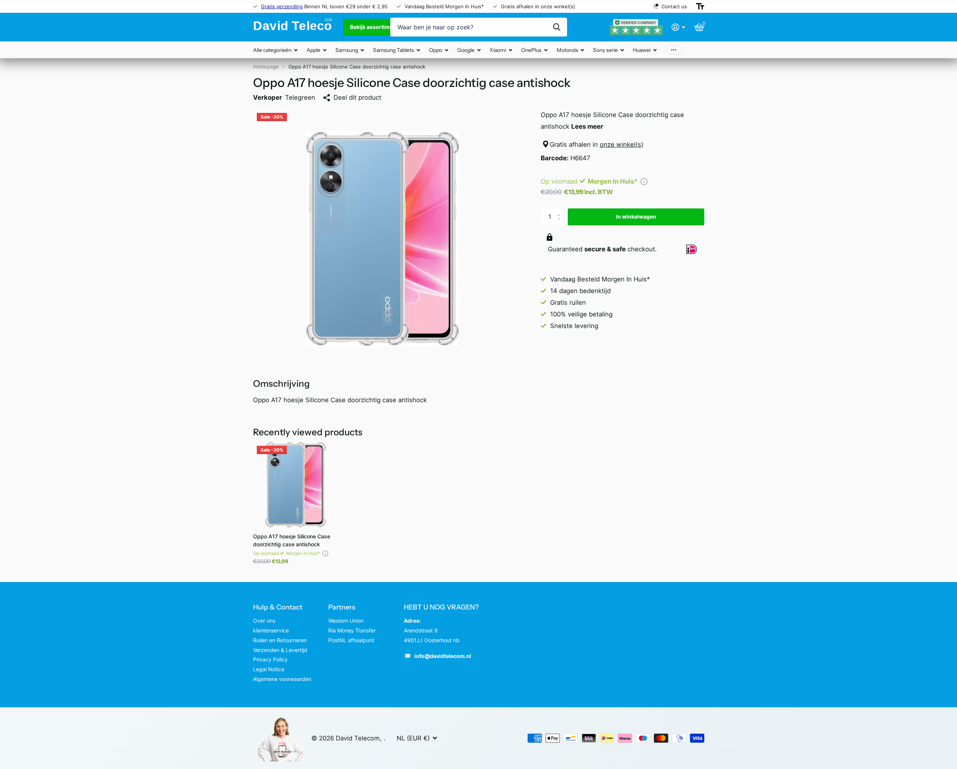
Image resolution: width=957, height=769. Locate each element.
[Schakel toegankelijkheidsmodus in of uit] (700, 6)
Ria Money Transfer (352, 630)
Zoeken (556, 27)
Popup (644, 181)
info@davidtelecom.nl (442, 656)
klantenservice (271, 630)
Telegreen (300, 97)
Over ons (264, 620)
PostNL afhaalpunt (351, 640)
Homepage (266, 67)
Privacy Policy (270, 659)
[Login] (679, 27)
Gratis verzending (282, 6)
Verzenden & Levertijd (280, 650)
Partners (341, 607)
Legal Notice (268, 669)
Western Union (346, 620)
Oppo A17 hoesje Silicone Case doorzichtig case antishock (291, 540)
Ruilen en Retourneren (280, 640)
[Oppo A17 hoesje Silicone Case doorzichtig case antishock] (295, 484)
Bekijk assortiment (374, 27)
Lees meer (587, 126)
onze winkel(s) (621, 144)
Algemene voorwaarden (282, 679)
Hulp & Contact (277, 607)
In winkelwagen (636, 216)
